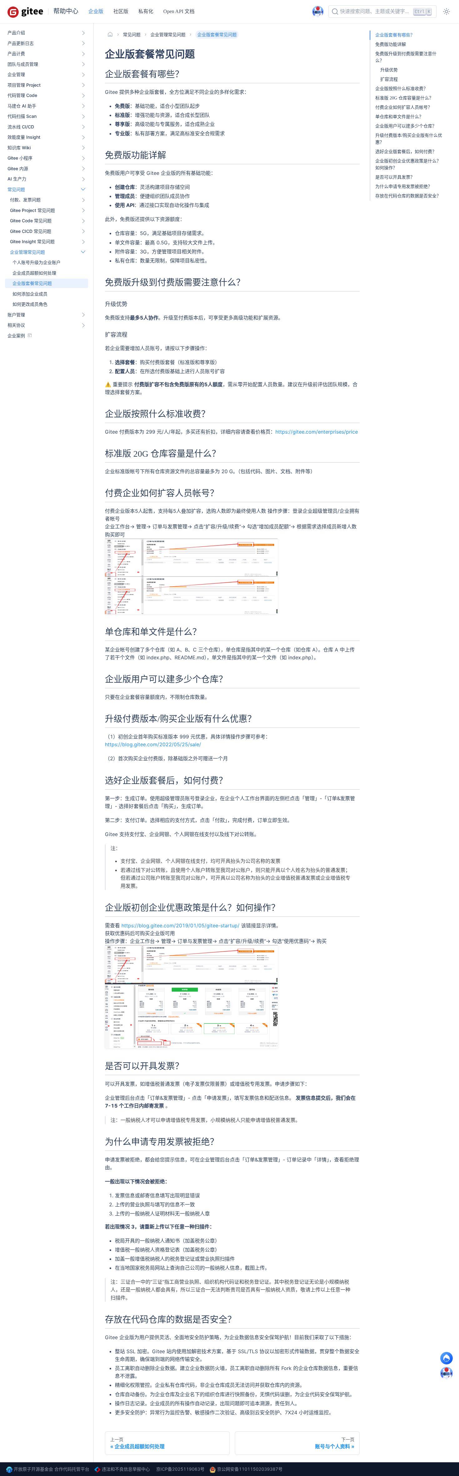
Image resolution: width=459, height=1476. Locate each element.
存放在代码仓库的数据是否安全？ (408, 196)
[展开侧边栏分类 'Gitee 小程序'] (83, 158)
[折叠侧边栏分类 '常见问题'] (83, 189)
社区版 (120, 11)
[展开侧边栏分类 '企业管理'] (83, 74)
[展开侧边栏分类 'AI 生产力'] (83, 179)
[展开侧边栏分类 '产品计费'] (83, 53)
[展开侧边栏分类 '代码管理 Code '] (83, 95)
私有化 (145, 11)
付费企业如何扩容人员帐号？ (403, 107)
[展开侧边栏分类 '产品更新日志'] (83, 43)
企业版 (95, 11)
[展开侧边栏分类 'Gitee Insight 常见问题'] (83, 241)
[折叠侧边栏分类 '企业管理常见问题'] (83, 252)
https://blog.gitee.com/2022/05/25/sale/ (153, 744)
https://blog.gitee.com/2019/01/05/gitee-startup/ (180, 925)
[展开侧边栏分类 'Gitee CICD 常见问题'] (83, 231)
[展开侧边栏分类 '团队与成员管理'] (83, 64)
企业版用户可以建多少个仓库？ (406, 126)
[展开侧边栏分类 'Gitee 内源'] (83, 168)
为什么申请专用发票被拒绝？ (403, 186)
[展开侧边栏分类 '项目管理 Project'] (83, 85)
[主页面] (110, 34)
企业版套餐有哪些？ (395, 35)
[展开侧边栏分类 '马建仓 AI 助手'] (83, 106)
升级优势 (389, 70)
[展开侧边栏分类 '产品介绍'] (83, 32)
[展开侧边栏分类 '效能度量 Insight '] (83, 137)
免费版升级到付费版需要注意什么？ (406, 57)
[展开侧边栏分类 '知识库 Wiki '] (83, 147)
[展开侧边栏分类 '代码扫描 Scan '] (83, 116)
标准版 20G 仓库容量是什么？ (404, 98)
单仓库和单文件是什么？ (399, 116)
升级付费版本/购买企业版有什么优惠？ (408, 139)
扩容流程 (389, 79)
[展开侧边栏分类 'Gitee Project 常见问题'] (83, 210)
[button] (47, 199)
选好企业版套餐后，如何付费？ (406, 151)
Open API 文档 (179, 11)
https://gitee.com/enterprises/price (316, 432)
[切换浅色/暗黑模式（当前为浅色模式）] (447, 12)
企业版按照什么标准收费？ (401, 88)
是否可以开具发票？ (395, 177)
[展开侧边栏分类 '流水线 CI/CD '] (83, 127)
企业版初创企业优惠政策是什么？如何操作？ (408, 164)
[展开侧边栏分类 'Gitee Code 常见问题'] (83, 220)
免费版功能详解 (390, 44)
